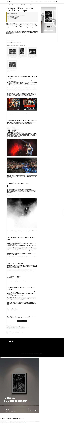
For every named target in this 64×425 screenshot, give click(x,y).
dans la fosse (31, 293)
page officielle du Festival (28, 253)
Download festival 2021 (12, 310)
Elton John (13, 90)
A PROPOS (36, 1)
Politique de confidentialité (23, 342)
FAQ (20, 347)
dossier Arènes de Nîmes (27, 249)
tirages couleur (26, 194)
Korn (20, 317)
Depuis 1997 (9, 89)
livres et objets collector (16, 292)
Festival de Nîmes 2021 (11, 23)
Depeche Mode (26, 90)
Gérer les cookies (22, 343)
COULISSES (45, 1)
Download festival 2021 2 (12, 313)
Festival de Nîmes (14, 7)
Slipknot (21, 90)
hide (10, 325)
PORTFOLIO (32, 1)
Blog (13, 4)
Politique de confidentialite (22, 422)
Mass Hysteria (27, 317)
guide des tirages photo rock (12, 250)
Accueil (10, 4)
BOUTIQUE (49, 1)
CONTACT (54, 1)
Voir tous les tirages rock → (22, 320)
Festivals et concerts (17, 4)
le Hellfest (18, 136)
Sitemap (21, 346)
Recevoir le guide (37, 421)
